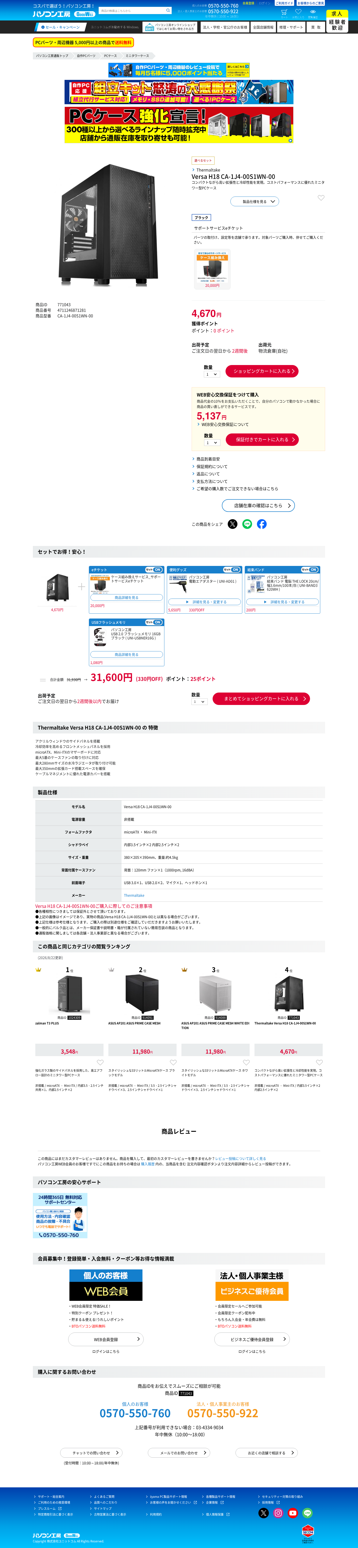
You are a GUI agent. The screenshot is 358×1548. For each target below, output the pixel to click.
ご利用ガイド (284, 3)
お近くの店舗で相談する (266, 1452)
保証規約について (212, 466)
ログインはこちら (106, 1351)
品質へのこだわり (105, 1502)
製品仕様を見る (255, 201)
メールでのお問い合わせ (179, 1452)
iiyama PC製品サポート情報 (168, 1496)
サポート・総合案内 (51, 1496)
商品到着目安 (208, 459)
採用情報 (268, 1502)
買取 (317, 27)
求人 (338, 20)
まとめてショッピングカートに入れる (261, 698)
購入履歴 (147, 1163)
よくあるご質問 (104, 1496)
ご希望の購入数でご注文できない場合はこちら (237, 488)
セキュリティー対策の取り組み (282, 1496)
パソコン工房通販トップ (52, 56)
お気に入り (298, 17)
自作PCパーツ (86, 56)
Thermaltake (134, 895)
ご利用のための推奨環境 (54, 1502)
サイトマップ (103, 1508)
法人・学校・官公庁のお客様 (225, 27)
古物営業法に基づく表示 (110, 1514)
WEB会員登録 (106, 1339)
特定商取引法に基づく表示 (55, 1514)
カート (284, 17)
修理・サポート (291, 27)
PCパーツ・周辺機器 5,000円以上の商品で (83, 42)
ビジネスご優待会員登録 (252, 1339)
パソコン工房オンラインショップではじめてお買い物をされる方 (175, 27)
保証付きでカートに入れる (262, 439)
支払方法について (212, 481)
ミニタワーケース (137, 56)
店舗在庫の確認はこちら (258, 505)
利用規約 (156, 1514)
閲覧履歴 (313, 17)
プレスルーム (47, 1508)
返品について (208, 474)
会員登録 (248, 3)
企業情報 (212, 1502)
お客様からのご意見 (311, 3)
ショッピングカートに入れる (262, 371)
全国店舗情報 (263, 27)
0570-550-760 (135, 1413)
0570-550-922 (222, 1413)
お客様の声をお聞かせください (170, 1502)
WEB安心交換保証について (225, 424)
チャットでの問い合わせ (91, 1452)
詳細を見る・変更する (210, 602)
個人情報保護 (215, 1514)
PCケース (110, 56)
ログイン (265, 3)
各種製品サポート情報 (220, 1496)
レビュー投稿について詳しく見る (240, 1158)
